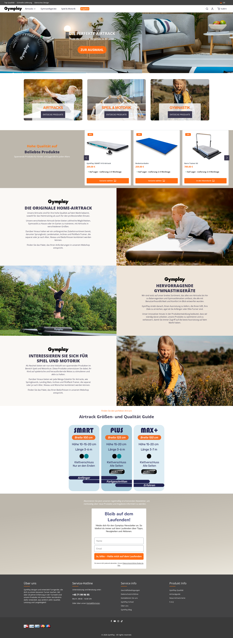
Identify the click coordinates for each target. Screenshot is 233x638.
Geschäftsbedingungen (130, 590)
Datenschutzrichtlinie (129, 594)
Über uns (124, 606)
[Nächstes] (228, 42)
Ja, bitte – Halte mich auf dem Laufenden (119, 556)
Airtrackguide (174, 594)
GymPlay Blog (126, 610)
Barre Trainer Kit (191, 163)
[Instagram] (118, 621)
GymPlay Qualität (176, 590)
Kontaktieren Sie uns (129, 598)
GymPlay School (127, 602)
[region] (116, 42)
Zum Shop (173, 52)
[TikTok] (122, 621)
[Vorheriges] (4, 42)
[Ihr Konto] (212, 8)
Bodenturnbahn (142, 163)
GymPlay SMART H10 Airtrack (99, 163)
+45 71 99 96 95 (80, 594)
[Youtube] (115, 621)
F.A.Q (171, 602)
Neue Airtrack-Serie (177, 598)
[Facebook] (111, 621)
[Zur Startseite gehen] (13, 8)
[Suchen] (207, 8)
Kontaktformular (93, 603)
